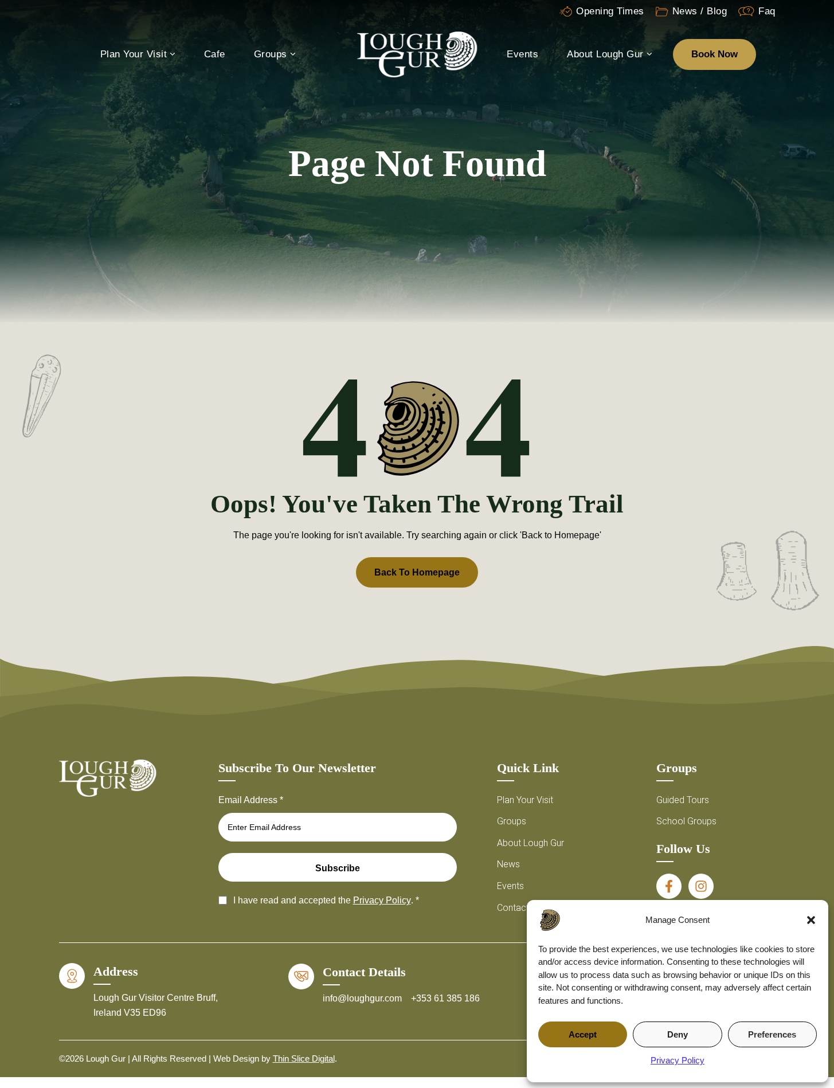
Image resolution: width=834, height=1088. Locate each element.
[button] (811, 920)
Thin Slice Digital (304, 1058)
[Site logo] (417, 53)
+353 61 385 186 (445, 998)
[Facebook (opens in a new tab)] (669, 886)
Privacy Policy (677, 1060)
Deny (677, 1034)
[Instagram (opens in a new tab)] (701, 886)
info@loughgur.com (363, 998)
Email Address (250, 800)
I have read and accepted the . (326, 900)
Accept (583, 1034)
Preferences (772, 1034)
